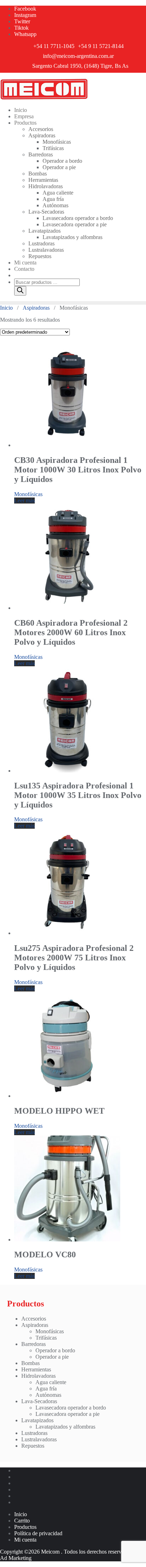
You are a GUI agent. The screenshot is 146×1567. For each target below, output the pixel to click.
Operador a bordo (55, 1350)
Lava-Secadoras (39, 1401)
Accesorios (33, 1319)
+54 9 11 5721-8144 (101, 46)
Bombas (30, 1363)
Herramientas (36, 1369)
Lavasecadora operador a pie (67, 1414)
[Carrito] (16, 275)
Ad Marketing (16, 1558)
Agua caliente (50, 1382)
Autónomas (48, 1395)
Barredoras (33, 1344)
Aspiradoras (36, 308)
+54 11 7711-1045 (53, 46)
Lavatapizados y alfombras (65, 1427)
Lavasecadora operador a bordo (70, 1408)
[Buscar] (20, 291)
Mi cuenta (25, 1540)
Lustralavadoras (39, 1439)
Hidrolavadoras (38, 1376)
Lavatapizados (37, 1420)
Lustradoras (34, 1433)
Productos (25, 1527)
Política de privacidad (38, 1533)
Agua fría (46, 1389)
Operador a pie (52, 1357)
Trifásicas (46, 1338)
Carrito (22, 1521)
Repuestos (32, 1446)
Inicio (6, 308)
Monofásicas (28, 494)
